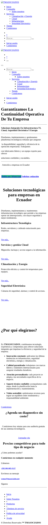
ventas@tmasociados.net (10, 479)
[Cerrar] (2, 65)
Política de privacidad (15, 513)
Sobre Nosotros (12, 499)
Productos (10, 504)
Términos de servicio (15, 508)
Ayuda (9, 518)
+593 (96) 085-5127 (8, 468)
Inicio (8, 494)
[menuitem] (8, 7)
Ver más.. (5, 240)
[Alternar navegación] (7, 60)
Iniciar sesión (11, 43)
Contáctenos (11, 45)
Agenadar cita (24, 438)
